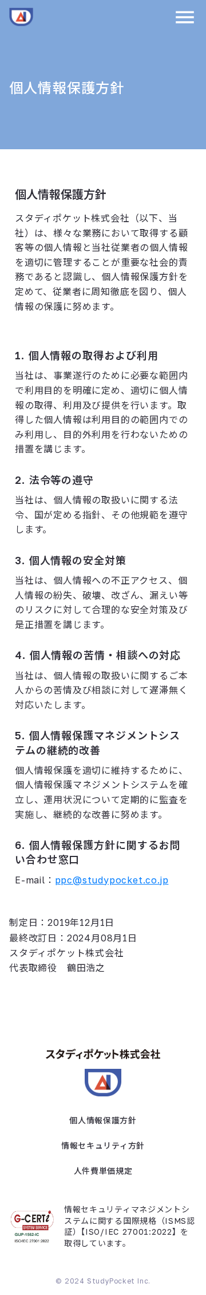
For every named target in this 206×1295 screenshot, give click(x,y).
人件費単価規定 (103, 1171)
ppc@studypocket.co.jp (112, 880)
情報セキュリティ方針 (103, 1145)
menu (185, 17)
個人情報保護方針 (103, 1120)
